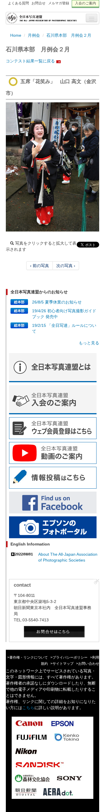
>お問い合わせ (87, 664)
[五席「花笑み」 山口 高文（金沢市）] (52, 167)
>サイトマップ (62, 664)
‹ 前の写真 (39, 265)
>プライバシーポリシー (69, 657)
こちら (28, 707)
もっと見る (89, 343)
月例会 (34, 35)
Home (15, 35)
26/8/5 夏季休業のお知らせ (57, 302)
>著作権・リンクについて (27, 657)
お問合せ (39, 3)
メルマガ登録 (58, 3)
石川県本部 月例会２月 (68, 35)
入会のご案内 (85, 3)
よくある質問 (18, 3)
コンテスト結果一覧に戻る (30, 61)
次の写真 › (65, 265)
